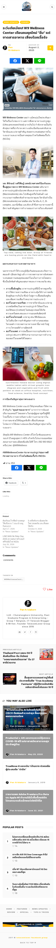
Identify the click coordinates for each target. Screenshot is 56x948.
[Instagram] (36, 632)
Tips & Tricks (41, 912)
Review (11, 912)
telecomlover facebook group (32, 938)
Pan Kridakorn (28, 609)
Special (24, 912)
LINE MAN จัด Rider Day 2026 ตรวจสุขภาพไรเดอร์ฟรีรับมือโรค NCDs (13, 539)
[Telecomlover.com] (26, 7)
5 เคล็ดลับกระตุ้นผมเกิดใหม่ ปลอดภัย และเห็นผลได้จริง (38, 523)
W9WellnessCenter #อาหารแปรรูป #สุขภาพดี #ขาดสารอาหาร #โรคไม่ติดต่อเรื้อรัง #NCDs (14, 579)
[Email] (20, 632)
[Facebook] (30, 632)
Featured (22, 909)
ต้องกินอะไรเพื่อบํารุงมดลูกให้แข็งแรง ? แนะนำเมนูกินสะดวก (14, 523)
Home (9, 909)
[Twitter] (25, 632)
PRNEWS (25, 22)
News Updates (11, 22)
